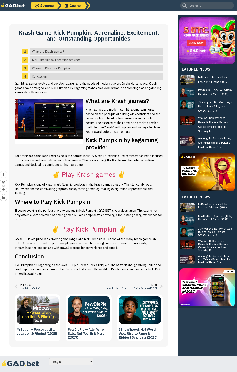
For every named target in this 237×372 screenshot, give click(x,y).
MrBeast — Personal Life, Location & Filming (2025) (37, 331)
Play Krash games (89, 174)
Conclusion (39, 76)
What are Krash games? (48, 51)
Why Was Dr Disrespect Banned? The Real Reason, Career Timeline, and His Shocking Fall (213, 245)
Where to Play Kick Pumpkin (51, 68)
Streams (47, 6)
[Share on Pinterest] (3, 189)
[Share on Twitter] (3, 182)
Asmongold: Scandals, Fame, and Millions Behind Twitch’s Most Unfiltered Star (214, 143)
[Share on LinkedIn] (3, 197)
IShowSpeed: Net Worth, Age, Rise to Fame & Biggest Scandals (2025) (138, 333)
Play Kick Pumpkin (88, 229)
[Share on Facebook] (3, 174)
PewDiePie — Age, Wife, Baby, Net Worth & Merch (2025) (87, 333)
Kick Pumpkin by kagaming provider (56, 60)
